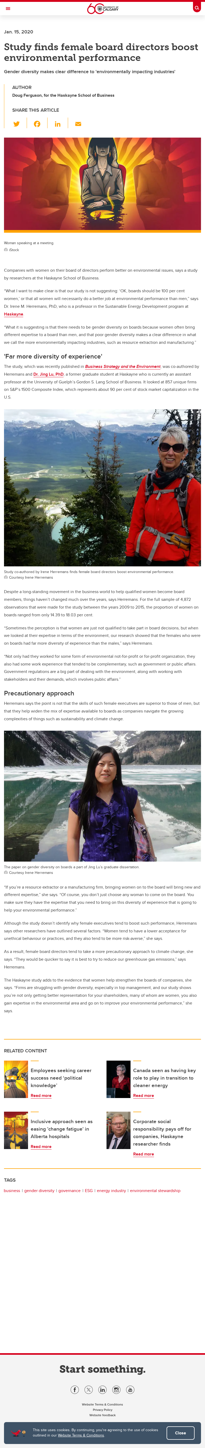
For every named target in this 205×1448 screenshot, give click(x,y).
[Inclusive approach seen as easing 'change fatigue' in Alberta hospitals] (16, 1130)
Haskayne (13, 314)
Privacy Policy (102, 1409)
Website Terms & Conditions (81, 1435)
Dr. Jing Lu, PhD (48, 374)
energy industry (111, 1191)
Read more (41, 1095)
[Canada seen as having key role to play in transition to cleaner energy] (119, 1079)
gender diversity (39, 1191)
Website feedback (102, 1415)
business (12, 1191)
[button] (19, 123)
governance (69, 1191)
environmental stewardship (155, 1191)
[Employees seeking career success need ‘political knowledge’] (16, 1079)
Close (180, 1433)
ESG (89, 1191)
